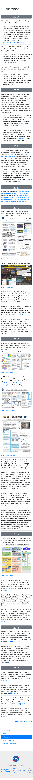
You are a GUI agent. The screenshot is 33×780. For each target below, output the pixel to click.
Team (4, 734)
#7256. (4, 717)
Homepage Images (8, 744)
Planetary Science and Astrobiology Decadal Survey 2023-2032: (15, 193)
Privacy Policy (8, 771)
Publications (6, 737)
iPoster (15, 62)
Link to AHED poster (9, 410)
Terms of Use (14, 771)
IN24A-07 (22, 138)
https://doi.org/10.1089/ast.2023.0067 (14, 42)
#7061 (21, 124)
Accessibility (21, 771)
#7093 (30, 180)
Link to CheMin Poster (9, 455)
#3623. (4, 605)
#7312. (22, 704)
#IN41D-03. (14, 693)
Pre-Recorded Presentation (14, 155)
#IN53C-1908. (15, 642)
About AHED (6, 730)
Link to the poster (8, 259)
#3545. (4, 590)
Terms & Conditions (8, 740)
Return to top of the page (24, 721)
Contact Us (2, 771)
